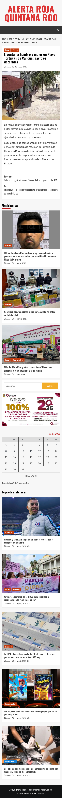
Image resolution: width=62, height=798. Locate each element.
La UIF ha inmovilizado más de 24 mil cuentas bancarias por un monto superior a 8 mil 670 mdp (30, 656)
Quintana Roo (18, 360)
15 (6, 457)
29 (6, 469)
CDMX (7, 589)
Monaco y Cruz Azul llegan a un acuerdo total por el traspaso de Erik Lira (28, 541)
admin (8, 67)
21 (56, 457)
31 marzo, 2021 (21, 67)
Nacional (16, 589)
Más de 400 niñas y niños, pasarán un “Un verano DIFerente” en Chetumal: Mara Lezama (28, 369)
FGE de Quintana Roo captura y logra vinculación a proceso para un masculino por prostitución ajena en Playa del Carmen (30, 256)
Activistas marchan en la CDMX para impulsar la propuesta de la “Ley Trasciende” (26, 598)
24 (22, 463)
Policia (15, 50)
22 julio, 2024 (20, 374)
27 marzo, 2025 (20, 263)
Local (7, 50)
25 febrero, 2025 (21, 319)
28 (56, 463)
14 (56, 451)
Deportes (8, 532)
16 (14, 457)
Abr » (34, 475)
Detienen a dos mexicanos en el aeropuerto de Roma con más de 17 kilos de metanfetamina (31, 770)
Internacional (10, 761)
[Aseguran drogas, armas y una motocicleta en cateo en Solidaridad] (31, 288)
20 (47, 457)
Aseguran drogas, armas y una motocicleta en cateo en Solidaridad (29, 313)
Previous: (30, 178)
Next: (31, 189)
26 (39, 463)
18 (31, 457)
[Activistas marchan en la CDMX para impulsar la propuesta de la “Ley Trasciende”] (31, 573)
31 (22, 469)
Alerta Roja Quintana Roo (31, 13)
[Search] (58, 30)
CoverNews (23, 793)
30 (14, 469)
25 (31, 463)
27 (47, 463)
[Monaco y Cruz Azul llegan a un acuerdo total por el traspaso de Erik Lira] (31, 516)
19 (39, 457)
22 (6, 463)
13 (47, 451)
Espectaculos (10, 704)
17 (22, 457)
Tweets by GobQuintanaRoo (16, 483)
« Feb (27, 475)
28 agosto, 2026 (20, 546)
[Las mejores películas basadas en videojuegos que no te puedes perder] (31, 688)
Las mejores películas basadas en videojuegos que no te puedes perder (30, 713)
